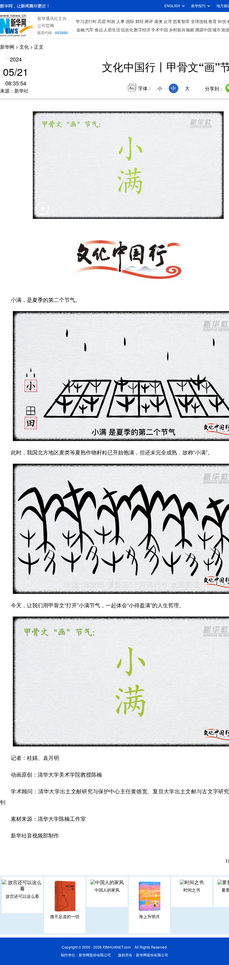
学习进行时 (86, 21)
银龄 (190, 30)
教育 (212, 21)
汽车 (89, 30)
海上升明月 (149, 917)
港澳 (158, 21)
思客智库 (181, 21)
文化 (24, 46)
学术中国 (159, 30)
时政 (111, 21)
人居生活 (111, 30)
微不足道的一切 (64, 917)
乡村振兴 (177, 30)
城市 (216, 30)
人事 (120, 21)
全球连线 (199, 21)
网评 (149, 21)
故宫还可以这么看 (22, 896)
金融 (80, 30)
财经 (139, 21)
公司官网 (45, 26)
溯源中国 (203, 30)
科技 (222, 21)
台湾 (167, 21)
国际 (130, 21)
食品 (99, 30)
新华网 (7, 46)
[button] (42, 212)
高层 (102, 21)
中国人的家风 (107, 890)
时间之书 (191, 890)
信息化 (127, 30)
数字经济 (142, 30)
